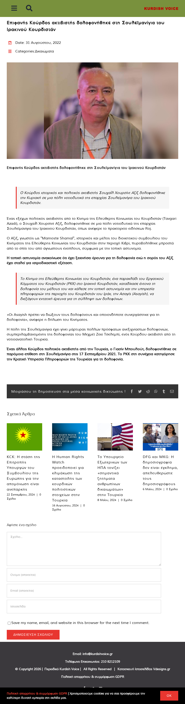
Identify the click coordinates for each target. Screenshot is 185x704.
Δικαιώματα (44, 51)
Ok (169, 695)
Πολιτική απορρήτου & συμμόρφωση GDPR (92, 677)
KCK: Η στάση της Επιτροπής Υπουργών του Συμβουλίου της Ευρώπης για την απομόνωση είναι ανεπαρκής (23, 472)
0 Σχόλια (126, 500)
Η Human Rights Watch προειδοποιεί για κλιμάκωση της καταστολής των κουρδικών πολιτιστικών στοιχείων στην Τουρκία (68, 478)
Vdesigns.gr (161, 669)
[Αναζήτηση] (29, 8)
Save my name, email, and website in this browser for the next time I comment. (80, 622)
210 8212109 (110, 661)
